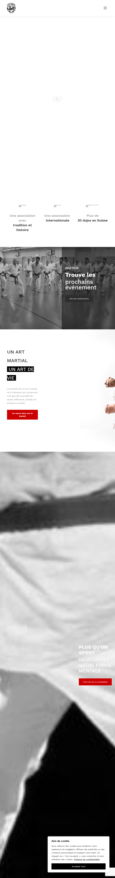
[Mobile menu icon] (105, 8)
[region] (78, 854)
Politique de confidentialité (87, 859)
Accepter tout (78, 866)
